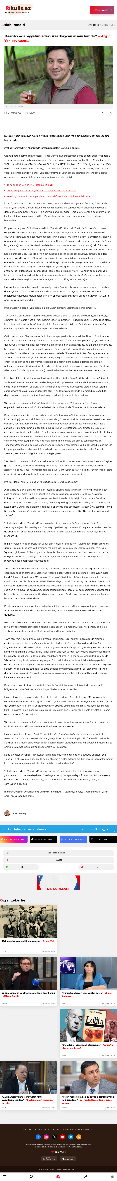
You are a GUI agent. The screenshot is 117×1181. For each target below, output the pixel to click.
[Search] (31, 1176)
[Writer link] (85, 1176)
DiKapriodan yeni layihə (30, 185)
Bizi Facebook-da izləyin (74, 839)
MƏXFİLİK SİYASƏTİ (84, 1130)
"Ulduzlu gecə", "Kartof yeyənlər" (41, 190)
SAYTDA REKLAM (64, 1130)
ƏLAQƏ (42, 1130)
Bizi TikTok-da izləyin (43, 839)
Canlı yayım (101, 10)
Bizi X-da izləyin (100, 839)
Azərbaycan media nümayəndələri (48, 196)
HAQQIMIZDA (30, 1130)
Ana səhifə (93, 25)
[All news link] (112, 1176)
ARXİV (50, 1130)
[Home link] (58, 1176)
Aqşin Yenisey (19, 813)
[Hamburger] (4, 1176)
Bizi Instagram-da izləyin (14, 839)
